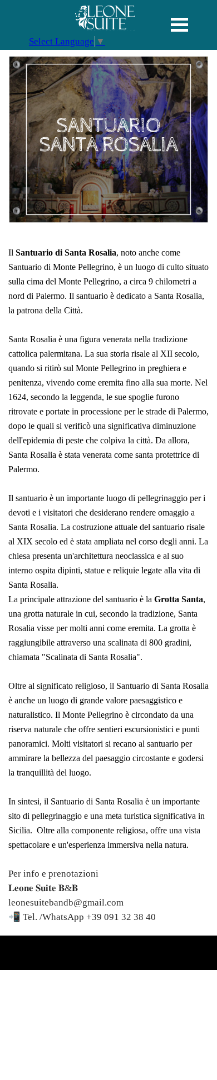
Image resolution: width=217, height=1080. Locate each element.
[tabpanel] (108, 20)
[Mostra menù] (179, 24)
